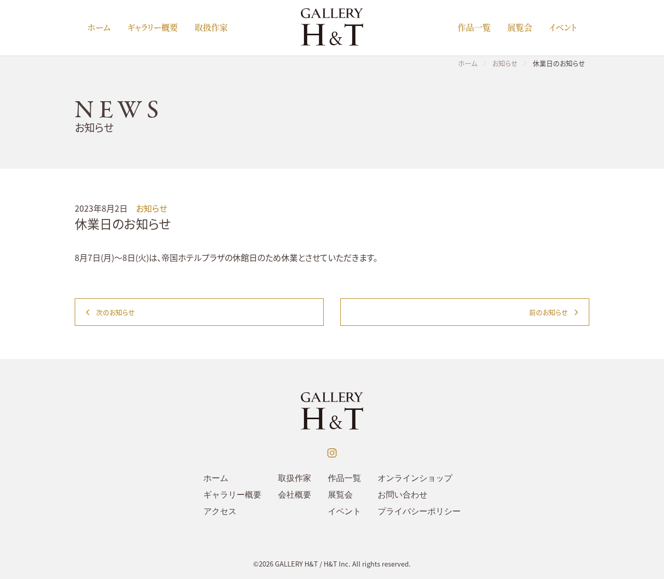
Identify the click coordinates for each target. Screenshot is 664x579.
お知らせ (151, 208)
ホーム (98, 27)
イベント (563, 27)
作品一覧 (474, 27)
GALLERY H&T (296, 564)
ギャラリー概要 (152, 27)
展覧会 (519, 27)
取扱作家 (211, 27)
